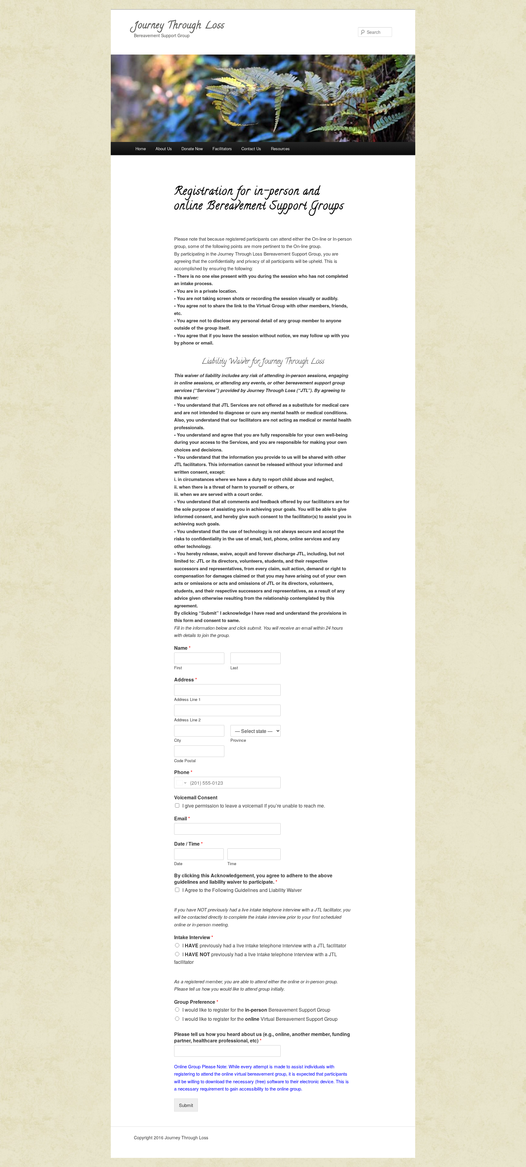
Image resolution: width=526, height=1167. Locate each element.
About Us (164, 148)
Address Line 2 (187, 720)
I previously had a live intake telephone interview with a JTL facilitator (264, 945)
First (178, 667)
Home (140, 148)
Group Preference (196, 1002)
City (177, 740)
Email (182, 818)
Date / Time (188, 844)
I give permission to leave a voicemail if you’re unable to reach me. (253, 805)
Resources (280, 148)
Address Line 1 (187, 699)
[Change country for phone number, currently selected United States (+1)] (181, 782)
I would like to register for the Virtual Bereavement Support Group (260, 1018)
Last (234, 667)
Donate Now (192, 148)
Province (238, 740)
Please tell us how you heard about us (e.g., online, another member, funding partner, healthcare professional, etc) (262, 1037)
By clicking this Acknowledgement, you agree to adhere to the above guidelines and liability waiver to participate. (253, 878)
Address (185, 680)
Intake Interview (193, 937)
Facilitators (222, 148)
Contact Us (251, 148)
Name (182, 648)
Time (231, 863)
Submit (186, 1105)
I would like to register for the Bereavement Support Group (256, 1009)
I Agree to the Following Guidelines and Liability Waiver (242, 889)
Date (178, 863)
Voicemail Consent (195, 797)
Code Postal (185, 760)
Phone (183, 772)
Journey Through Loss (179, 26)
